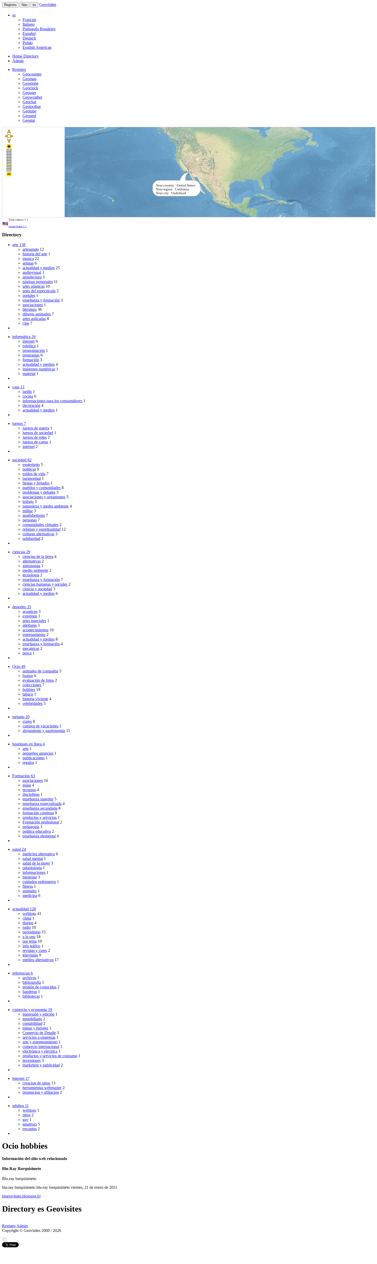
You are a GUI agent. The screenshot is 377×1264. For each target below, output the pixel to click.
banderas (30, 991)
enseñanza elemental (39, 836)
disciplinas (31, 794)
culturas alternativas (38, 534)
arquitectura (32, 277)
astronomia (31, 566)
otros (27, 1115)
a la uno (29, 936)
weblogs (29, 913)
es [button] (14, 15)
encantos (30, 1129)
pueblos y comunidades (42, 487)
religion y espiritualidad (42, 529)
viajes (27, 721)
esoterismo (31, 464)
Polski (28, 43)
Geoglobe (30, 83)
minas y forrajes (35, 1028)
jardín (27, 391)
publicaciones (34, 758)
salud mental (33, 858)
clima (27, 918)
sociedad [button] (22, 460)
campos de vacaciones (40, 726)
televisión (30, 955)
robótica (29, 346)
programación (34, 350)
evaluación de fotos (38, 680)
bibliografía (32, 982)
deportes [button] (21, 607)
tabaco (28, 694)
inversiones (32, 1060)
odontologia (32, 868)
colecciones (32, 685)
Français (29, 19)
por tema (30, 941)
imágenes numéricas (39, 369)
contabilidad (32, 1023)
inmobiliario (32, 1019)
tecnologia (31, 575)
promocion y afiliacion (41, 1092)
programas (31, 355)
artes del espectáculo (39, 291)
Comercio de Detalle (39, 1033)
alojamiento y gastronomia (44, 730)
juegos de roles (35, 437)
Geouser (29, 92)
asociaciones (33, 305)
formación (31, 360)
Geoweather (32, 97)
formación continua (38, 813)
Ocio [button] (18, 666)
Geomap (29, 79)
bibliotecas (31, 996)
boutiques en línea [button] (28, 744)
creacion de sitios (36, 1083)
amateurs (30, 1124)
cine (26, 323)
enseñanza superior (38, 799)
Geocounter (32, 74)
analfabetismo (34, 515)
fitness (28, 886)
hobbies (29, 689)
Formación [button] (23, 776)
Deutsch (29, 38)
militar (28, 511)
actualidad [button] (24, 909)
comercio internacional (41, 1046)
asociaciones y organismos (44, 497)
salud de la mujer (36, 863)
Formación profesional (41, 822)
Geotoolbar (32, 106)
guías (27, 785)
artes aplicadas (34, 318)
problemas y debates (39, 492)
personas (30, 520)
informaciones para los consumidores (52, 401)
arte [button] (18, 244)
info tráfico (31, 946)
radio (27, 927)
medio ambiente (35, 570)
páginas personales (38, 281)
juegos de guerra (36, 428)
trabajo (28, 501)
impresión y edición (38, 1014)
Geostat (29, 120)
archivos (29, 978)
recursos (29, 790)
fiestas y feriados (36, 483)
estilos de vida (34, 474)
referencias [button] (22, 973)
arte (25, 748)
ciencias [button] (21, 552)
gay (25, 1119)
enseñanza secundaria (40, 808)
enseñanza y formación (41, 300)
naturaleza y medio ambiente (46, 506)
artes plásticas (34, 286)
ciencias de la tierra (38, 556)
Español (29, 33)
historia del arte (35, 254)
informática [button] (24, 336)
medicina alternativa (39, 854)
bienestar (30, 877)
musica (28, 258)
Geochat (29, 102)
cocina (28, 396)
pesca (27, 653)
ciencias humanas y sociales (45, 584)
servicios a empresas (39, 1037)
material (29, 373)
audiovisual (32, 272)
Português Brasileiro (39, 29)
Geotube (29, 111)
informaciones (34, 872)
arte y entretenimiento (40, 1042)
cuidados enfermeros (39, 881)
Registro (10, 5)
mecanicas (31, 648)
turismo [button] (20, 717)
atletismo (30, 625)
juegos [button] (19, 423)
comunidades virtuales (40, 524)
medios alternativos (38, 960)
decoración (31, 405)
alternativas (32, 561)
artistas (28, 263)
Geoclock (30, 88)
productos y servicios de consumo (50, 1056)
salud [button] (19, 849)
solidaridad (31, 538)
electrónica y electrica (40, 1051)
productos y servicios (40, 817)
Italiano (29, 24)
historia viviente (35, 699)
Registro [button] (19, 69)
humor (28, 675)
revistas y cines (35, 950)
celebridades (33, 703)
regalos (28, 762)
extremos (30, 616)
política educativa (37, 831)
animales (30, 891)
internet (29, 341)
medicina (30, 895)
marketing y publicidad (41, 1065)
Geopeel (29, 116)
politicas (29, 469)
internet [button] (20, 1078)
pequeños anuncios (38, 753)
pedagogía (31, 827)
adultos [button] (20, 1105)
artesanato (31, 249)
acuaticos (30, 611)
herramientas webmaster (42, 1087)
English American (37, 47)
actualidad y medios (39, 268)
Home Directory (25, 56)
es (34, 5)
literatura (30, 309)
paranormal (32, 478)
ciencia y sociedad (37, 589)
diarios (28, 923)
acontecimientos (35, 630)
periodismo (32, 932)
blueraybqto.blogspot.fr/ (21, 1196)
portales (29, 295)
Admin (18, 61)
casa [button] (18, 387)
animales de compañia (40, 671)
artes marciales (34, 621)
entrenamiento (34, 634)
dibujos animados (37, 314)
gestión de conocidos (39, 987)
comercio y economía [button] (32, 1009)
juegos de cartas (35, 442)
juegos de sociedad (38, 432)
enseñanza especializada (42, 803)
